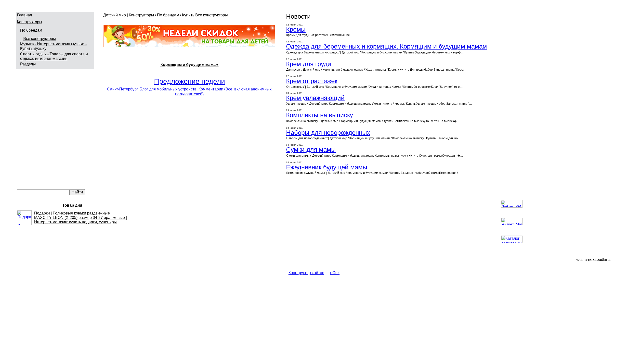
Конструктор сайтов (306, 273)
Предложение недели (189, 81)
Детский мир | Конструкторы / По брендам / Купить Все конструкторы (165, 15)
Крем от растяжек (311, 80)
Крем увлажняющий (315, 97)
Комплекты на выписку (319, 115)
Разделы (28, 64)
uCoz (335, 273)
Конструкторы (29, 22)
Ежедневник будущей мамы (326, 167)
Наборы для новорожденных (328, 132)
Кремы (296, 29)
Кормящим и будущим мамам (189, 65)
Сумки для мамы (311, 149)
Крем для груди (308, 64)
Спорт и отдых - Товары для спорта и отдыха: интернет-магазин (54, 56)
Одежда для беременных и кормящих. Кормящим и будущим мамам (386, 46)
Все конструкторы (39, 39)
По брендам (31, 30)
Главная (24, 15)
